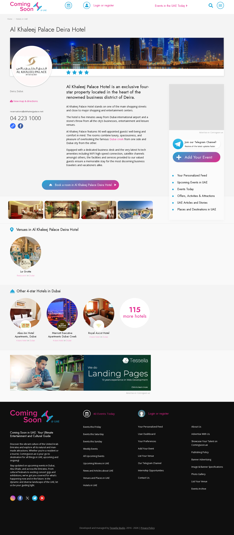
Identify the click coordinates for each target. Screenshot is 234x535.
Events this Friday (92, 426)
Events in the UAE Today (170, 6)
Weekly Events (90, 448)
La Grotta (25, 272)
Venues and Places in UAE (96, 478)
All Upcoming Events (93, 456)
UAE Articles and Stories (192, 203)
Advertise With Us (200, 434)
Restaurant (21, 275)
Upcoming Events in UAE (192, 182)
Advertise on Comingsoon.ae (211, 132)
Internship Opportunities (151, 470)
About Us (196, 426)
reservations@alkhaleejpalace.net (26, 111)
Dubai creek (117, 139)
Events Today (185, 189)
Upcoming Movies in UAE (96, 463)
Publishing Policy (200, 452)
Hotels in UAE (90, 485)
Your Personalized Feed (192, 175)
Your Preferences (147, 441)
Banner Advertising (201, 459)
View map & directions (25, 101)
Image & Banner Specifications (207, 466)
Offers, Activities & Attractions (196, 196)
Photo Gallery (198, 474)
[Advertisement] (196, 107)
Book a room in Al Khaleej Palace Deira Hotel (82, 185)
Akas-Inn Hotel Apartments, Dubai (25, 334)
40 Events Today (104, 413)
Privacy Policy (148, 528)
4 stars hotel (21, 340)
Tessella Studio (117, 528)
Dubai (20, 91)
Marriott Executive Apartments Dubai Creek (62, 334)
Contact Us (143, 477)
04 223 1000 (25, 118)
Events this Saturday (93, 434)
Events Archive (198, 488)
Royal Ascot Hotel (98, 333)
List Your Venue (146, 455)
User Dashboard (146, 434)
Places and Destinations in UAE (196, 209)
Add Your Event (198, 157)
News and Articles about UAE (98, 470)
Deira (13, 91)
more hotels (134, 311)
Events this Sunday (92, 441)
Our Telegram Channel (149, 463)
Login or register (103, 5)
